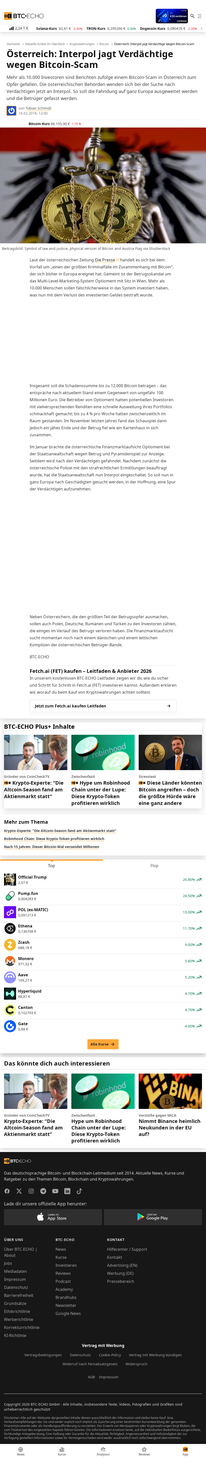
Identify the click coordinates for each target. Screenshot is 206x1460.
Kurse (61, 1257)
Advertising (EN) (122, 1265)
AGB (91, 1377)
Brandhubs (66, 1297)
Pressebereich (120, 1281)
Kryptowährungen (82, 44)
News (61, 1249)
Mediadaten (15, 1271)
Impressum (15, 1279)
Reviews (63, 1273)
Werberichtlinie (18, 1319)
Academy (64, 1289)
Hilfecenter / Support (127, 1249)
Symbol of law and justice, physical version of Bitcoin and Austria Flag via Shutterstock (97, 248)
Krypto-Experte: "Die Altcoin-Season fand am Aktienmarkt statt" (60, 830)
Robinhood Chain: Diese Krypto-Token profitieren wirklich (54, 838)
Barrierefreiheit (18, 1295)
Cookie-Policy (110, 1354)
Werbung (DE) (120, 1273)
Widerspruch (136, 1364)
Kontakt (114, 1257)
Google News (68, 1313)
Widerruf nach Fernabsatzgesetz (90, 1364)
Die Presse (105, 260)
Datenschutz (16, 1287)
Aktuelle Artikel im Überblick (45, 44)
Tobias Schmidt (38, 108)
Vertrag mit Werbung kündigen (155, 1354)
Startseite (13, 44)
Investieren (66, 1265)
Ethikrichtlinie (17, 1311)
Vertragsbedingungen (43, 1354)
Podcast (63, 1281)
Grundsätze (15, 1303)
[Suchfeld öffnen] (192, 16)
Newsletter (66, 1305)
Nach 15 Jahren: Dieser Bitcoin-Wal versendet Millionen (51, 846)
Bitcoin (104, 44)
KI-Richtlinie (15, 1335)
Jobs (8, 1263)
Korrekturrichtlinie (21, 1327)
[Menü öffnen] (199, 16)
